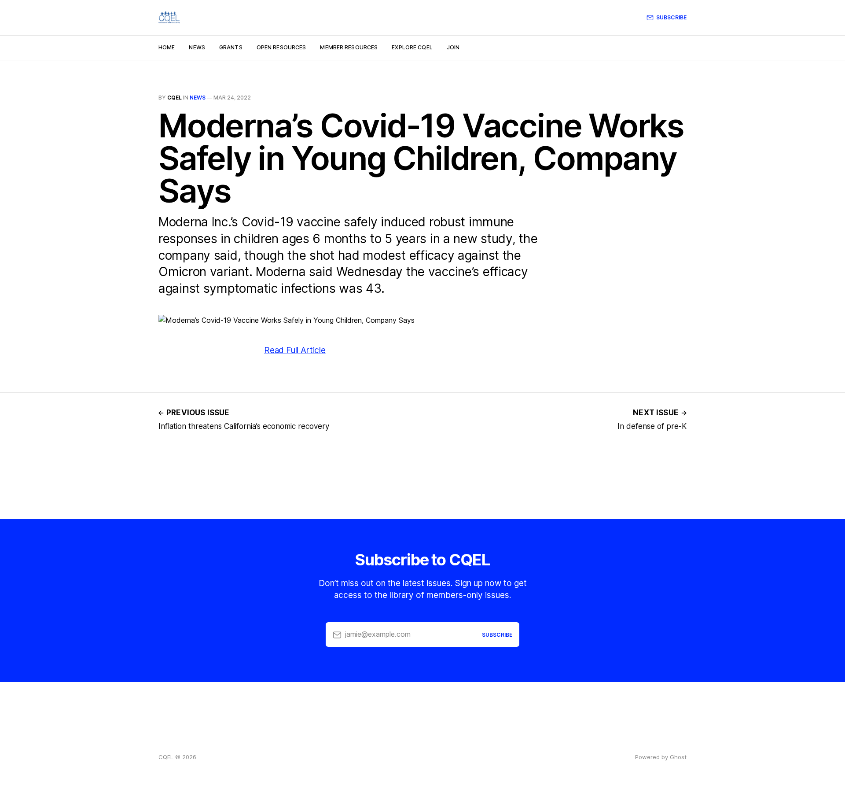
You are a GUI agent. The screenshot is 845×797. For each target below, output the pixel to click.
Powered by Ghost (661, 756)
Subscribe (671, 17)
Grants (230, 47)
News (197, 47)
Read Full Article (295, 350)
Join (453, 47)
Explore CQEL (412, 47)
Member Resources (349, 47)
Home (166, 47)
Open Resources (281, 47)
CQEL (174, 97)
